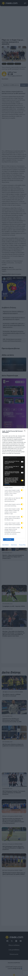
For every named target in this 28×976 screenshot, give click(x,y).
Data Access (14, 544)
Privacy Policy (22, 544)
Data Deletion (5, 544)
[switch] (22, 461)
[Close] (25, 431)
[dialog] (14, 488)
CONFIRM (8, 539)
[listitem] (14, 458)
